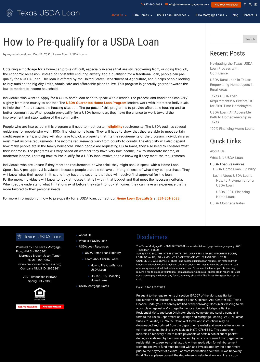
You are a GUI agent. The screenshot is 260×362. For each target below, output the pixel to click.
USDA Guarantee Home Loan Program (96, 103)
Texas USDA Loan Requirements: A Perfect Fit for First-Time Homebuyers (231, 101)
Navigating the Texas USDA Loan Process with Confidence (231, 68)
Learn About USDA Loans (70, 54)
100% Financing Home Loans (232, 128)
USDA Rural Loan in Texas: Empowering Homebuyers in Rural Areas (232, 85)
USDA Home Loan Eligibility (234, 169)
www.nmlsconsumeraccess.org (39, 264)
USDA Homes (140, 15)
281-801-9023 (169, 198)
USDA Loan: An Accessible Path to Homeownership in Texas (230, 117)
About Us (117, 15)
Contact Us (250, 15)
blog (235, 15)
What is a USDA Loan (226, 158)
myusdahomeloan (19, 54)
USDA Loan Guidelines (171, 15)
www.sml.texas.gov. (225, 355)
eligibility (115, 126)
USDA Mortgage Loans (209, 15)
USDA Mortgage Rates (227, 203)
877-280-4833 (153, 4)
